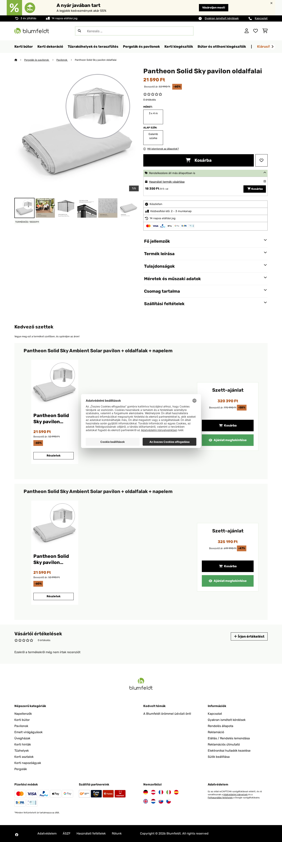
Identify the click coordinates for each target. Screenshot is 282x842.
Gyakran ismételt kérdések (222, 18)
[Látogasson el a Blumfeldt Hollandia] (153, 801)
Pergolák (20, 769)
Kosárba (203, 160)
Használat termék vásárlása (167, 181)
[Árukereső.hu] (223, 30)
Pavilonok (62, 59)
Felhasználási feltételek (220, 797)
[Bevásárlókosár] (265, 30)
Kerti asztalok (24, 757)
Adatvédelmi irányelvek (235, 794)
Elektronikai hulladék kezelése (229, 750)
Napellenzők (23, 713)
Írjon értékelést (250, 636)
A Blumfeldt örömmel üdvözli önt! (167, 713)
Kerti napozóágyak (27, 763)
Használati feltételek (91, 833)
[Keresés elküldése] (79, 31)
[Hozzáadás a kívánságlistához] (261, 160)
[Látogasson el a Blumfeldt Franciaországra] (161, 792)
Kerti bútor (22, 720)
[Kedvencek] (255, 30)
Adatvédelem (47, 833)
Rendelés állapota (220, 726)
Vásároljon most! (213, 7)
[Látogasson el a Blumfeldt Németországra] (145, 792)
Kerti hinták (22, 744)
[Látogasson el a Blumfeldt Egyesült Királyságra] (145, 801)
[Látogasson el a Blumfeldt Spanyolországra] (176, 792)
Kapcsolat (261, 18)
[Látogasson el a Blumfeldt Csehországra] (168, 801)
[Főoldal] (19, 59)
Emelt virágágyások (28, 732)
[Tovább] (272, 47)
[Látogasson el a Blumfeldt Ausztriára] (153, 792)
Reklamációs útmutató (224, 744)
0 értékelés (149, 99)
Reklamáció (216, 732)
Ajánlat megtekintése (230, 440)
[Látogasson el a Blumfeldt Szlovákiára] (161, 801)
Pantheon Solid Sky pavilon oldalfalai (95, 59)
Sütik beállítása (219, 757)
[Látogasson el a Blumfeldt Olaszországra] (168, 792)
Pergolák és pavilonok (36, 59)
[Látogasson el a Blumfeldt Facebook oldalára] (16, 834)
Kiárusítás (265, 46)
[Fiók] (247, 30)
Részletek (53, 455)
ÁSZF (66, 833)
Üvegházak (22, 738)
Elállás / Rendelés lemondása (229, 738)
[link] (54, 384)
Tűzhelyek (21, 750)
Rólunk (117, 833)
